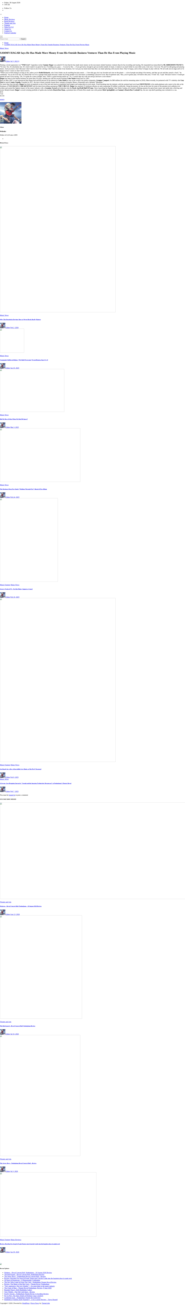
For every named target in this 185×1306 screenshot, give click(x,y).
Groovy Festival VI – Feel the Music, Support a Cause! (16, 589)
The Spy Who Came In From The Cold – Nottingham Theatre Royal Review (30, 1282)
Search (23, 39)
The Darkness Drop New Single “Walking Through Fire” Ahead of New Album (23, 489)
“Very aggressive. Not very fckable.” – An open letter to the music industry (29, 1286)
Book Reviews (9, 21)
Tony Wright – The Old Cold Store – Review (19, 1292)
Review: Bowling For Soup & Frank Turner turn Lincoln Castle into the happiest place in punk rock (30, 1244)
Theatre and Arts (10, 23)
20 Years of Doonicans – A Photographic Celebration (22, 1280)
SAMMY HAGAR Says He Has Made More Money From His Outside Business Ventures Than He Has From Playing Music (46, 45)
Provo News (35, 1303)
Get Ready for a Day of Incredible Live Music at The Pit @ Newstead (20, 769)
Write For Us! (9, 27)
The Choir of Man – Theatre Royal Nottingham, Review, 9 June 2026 (27, 1288)
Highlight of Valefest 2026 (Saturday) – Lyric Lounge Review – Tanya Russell (30, 1300)
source (2, 99)
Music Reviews (9, 19)
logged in (12, 795)
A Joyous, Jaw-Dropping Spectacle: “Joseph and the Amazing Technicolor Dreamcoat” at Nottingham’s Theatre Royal (35, 783)
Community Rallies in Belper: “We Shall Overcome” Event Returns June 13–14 (24, 360)
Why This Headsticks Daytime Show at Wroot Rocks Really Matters (20, 319)
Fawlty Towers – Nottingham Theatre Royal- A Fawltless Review (26, 1294)
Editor (8, 61)
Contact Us (8, 31)
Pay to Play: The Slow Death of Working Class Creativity (23, 1296)
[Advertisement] (39, 1258)
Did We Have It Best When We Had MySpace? (14, 419)
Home (6, 17)
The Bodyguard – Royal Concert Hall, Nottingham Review (17, 1026)
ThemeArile (46, 1303)
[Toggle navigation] (1, 14)
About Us (7, 29)
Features (7, 25)
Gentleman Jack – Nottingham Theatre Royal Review (22, 1298)
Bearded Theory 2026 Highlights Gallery (18, 1290)
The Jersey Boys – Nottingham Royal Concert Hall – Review (18, 1163)
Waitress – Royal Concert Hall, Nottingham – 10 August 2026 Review (21, 906)
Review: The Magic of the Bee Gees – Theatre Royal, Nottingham (26, 1284)
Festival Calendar (10, 33)
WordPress (25, 1303)
